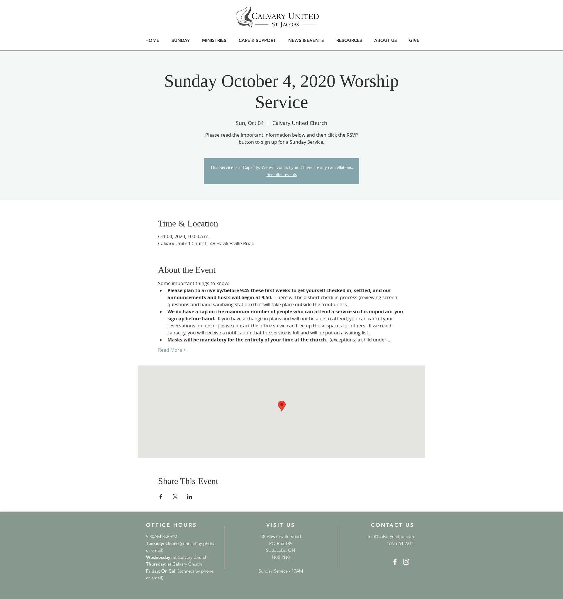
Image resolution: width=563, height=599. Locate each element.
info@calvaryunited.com (391, 536)
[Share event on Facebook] (161, 496)
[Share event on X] (175, 496)
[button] (180, 40)
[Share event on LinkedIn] (189, 496)
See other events (282, 174)
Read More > (172, 350)
